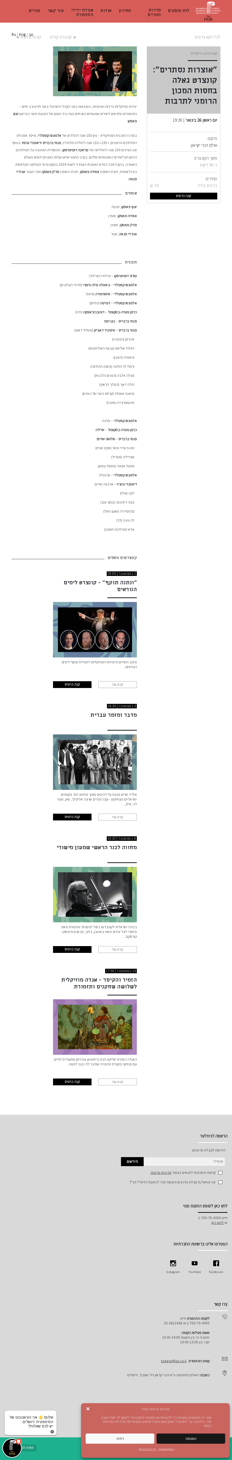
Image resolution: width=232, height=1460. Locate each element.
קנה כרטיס (183, 195)
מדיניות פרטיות (147, 1449)
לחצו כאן (217, 1222)
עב (31, 34)
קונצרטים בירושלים (204, 53)
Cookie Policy (166, 1449)
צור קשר (55, 11)
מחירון (125, 11)
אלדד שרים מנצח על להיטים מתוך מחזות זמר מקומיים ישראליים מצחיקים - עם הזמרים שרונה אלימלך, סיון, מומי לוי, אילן (97, 799)
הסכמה (191, 1439)
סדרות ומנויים (154, 12)
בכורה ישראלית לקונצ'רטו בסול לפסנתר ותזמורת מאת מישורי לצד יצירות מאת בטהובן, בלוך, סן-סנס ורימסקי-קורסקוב (99, 932)
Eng (22, 34)
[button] (88, 1409)
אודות (106, 11)
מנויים (34, 11)
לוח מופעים (178, 11)
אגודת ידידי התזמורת (82, 12)
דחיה (120, 1439)
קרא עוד (117, 684)
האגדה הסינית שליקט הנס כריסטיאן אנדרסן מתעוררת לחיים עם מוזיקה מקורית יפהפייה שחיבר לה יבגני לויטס (95, 1062)
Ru (14, 34)
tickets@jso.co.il (174, 1361)
